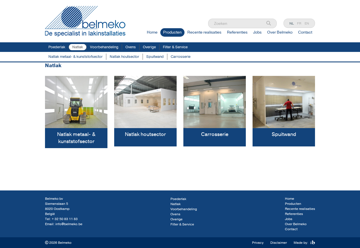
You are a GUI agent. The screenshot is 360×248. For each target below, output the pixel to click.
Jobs (257, 32)
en (307, 23)
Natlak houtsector (124, 56)
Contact (305, 32)
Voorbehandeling (104, 47)
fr (299, 23)
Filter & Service (175, 47)
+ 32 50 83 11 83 (65, 219)
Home (152, 32)
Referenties (237, 32)
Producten (172, 32)
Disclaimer (278, 242)
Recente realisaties (204, 32)
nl (291, 23)
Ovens (130, 47)
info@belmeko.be (68, 224)
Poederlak (56, 47)
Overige (149, 47)
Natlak (77, 47)
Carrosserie (180, 56)
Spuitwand (155, 56)
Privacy (258, 242)
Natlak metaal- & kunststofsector (75, 56)
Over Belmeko (279, 32)
